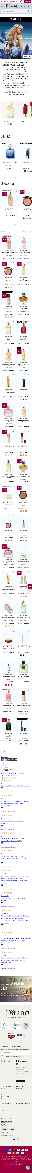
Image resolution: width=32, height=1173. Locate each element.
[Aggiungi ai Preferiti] (17, 144)
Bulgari (3, 1110)
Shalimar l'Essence (23, 308)
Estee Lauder (19, 1099)
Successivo (12, 778)
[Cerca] (29, 11)
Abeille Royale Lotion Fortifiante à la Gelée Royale (23, 279)
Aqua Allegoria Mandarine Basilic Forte (8, 365)
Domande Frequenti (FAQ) (22, 1073)
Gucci (17, 1108)
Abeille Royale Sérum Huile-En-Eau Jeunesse (23, 365)
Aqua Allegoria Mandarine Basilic (8, 338)
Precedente (5, 778)
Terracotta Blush (8, 532)
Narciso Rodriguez (20, 1110)
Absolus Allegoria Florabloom (23, 338)
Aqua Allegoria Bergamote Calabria (8, 477)
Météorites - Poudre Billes (8, 617)
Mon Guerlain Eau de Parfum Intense (8, 562)
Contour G (23, 735)
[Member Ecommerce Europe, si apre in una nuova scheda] (16, 1026)
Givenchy (18, 1112)
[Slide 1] (16, 40)
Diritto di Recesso (20, 1081)
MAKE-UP (24, 122)
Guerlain (3, 1094)
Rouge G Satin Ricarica (23, 532)
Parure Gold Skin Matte (8, 446)
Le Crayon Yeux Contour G (23, 646)
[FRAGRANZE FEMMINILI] (10, 109)
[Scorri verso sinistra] (12, 129)
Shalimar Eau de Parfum (23, 476)
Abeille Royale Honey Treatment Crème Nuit (8, 647)
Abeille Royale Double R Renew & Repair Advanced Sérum (8, 391)
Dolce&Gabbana (5, 1088)
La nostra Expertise (5, 1066)
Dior (2, 1106)
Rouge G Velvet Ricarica (8, 676)
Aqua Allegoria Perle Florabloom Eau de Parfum (9, 706)
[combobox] (16, 11)
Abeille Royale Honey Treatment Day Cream (8, 503)
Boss (2, 1108)
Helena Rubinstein (20, 1093)
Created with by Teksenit (16, 1164)
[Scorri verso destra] (20, 129)
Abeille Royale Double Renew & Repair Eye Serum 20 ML (8, 588)
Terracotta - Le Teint (9, 308)
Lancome (18, 1106)
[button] (2, 6)
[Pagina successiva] (27, 751)
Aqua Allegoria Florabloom (23, 252)
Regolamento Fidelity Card (22, 1071)
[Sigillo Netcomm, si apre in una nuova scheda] (25, 1026)
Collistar (18, 1091)
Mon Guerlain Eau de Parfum (8, 421)
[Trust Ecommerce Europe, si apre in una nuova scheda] (6, 1026)
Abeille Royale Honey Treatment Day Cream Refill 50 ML (23, 562)
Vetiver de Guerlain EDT (23, 676)
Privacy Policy (18, 1056)
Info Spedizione (20, 1069)
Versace (3, 1116)
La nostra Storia (5, 1064)
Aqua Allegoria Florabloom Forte (10, 209)
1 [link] (4, 751)
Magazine (27, 1)
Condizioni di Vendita (21, 1067)
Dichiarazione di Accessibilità (23, 1075)
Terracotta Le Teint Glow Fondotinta (23, 706)
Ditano (16, 1161)
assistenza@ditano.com (7, 1135)
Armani (3, 1092)
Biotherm (18, 1095)
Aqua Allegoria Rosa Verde (23, 617)
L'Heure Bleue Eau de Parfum (10, 162)
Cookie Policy (24, 1163)
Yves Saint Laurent (5, 1090)
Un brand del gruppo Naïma (9, 1)
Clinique (3, 1098)
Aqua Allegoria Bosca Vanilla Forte (23, 421)
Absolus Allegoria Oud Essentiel (8, 735)
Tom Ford (18, 1116)
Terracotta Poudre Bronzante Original (23, 503)
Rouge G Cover (23, 391)
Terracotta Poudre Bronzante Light (8, 279)
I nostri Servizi (4, 1068)
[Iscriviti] (29, 1053)
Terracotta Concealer (23, 446)
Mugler (18, 1114)
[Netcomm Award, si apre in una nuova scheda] (11, 1035)
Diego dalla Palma (5, 1096)
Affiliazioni (18, 1079)
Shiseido (18, 1097)
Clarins (17, 1101)
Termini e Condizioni (9, 1163)
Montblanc (4, 1112)
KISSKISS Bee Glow (23, 588)
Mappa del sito (19, 1077)
